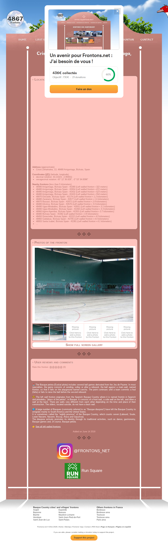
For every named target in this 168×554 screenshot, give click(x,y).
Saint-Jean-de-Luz (41, 520)
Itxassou (62, 512)
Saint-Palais (64, 520)
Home (22, 39)
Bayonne (37, 512)
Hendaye (37, 517)
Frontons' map (77, 527)
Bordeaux (101, 510)
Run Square (91, 470)
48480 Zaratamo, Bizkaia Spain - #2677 (55, 199)
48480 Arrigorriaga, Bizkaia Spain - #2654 (55, 189)
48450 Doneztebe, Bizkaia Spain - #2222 (55, 216)
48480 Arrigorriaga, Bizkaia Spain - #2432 (55, 191)
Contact (146, 39)
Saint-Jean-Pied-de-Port (69, 517)
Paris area (101, 520)
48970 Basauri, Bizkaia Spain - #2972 (54, 201)
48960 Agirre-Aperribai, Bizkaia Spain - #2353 (57, 211)
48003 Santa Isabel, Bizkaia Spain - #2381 (56, 221)
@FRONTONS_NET (92, 451)
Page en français (108, 527)
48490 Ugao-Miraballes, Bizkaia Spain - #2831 (58, 206)
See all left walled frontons (48, 426)
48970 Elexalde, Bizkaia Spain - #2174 (54, 196)
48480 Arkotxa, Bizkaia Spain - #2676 (54, 204)
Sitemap (68, 527)
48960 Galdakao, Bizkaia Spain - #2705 (55, 219)
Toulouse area (103, 517)
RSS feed (95, 527)
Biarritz (36, 515)
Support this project (84, 537)
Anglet (36, 510)
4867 (15, 18)
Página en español (123, 527)
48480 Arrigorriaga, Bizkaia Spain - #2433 (55, 194)
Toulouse (101, 515)
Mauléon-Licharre (66, 515)
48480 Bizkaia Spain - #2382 (49, 214)
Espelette (63, 510)
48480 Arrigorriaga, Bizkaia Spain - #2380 (55, 187)
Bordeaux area (103, 512)
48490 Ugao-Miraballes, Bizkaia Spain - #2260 (58, 209)
